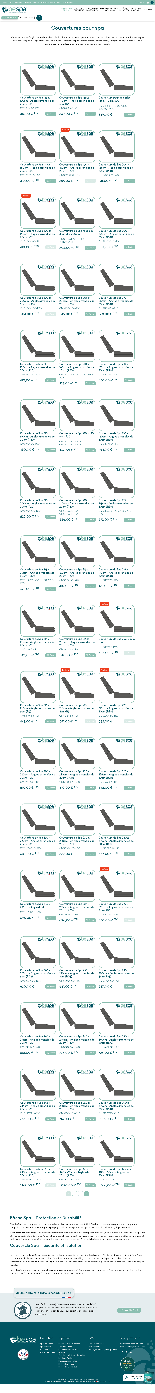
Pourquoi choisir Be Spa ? (68, 1349)
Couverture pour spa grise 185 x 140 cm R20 (115, 99)
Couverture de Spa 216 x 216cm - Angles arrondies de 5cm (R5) (76, 708)
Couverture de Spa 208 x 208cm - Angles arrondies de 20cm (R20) (76, 301)
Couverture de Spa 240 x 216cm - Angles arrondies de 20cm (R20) (37, 1039)
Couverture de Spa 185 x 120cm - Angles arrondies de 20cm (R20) (37, 101)
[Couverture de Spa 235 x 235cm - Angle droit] (38, 884)
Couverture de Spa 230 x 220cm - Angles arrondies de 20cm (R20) (37, 841)
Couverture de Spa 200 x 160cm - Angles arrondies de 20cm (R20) (37, 234)
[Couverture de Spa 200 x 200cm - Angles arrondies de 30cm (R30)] (38, 278)
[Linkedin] (130, 1352)
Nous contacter (26, 18)
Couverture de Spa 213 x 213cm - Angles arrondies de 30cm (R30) (37, 572)
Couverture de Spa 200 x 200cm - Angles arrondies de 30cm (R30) (38, 301)
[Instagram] (126, 1352)
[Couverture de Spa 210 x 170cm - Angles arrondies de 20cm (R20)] (117, 344)
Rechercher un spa (66, 1364)
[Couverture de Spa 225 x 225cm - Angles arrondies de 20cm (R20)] (117, 751)
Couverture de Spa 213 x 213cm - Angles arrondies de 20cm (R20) (116, 503)
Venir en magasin (9, 18)
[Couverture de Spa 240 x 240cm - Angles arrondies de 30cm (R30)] (117, 1016)
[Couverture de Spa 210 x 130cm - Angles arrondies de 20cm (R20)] (117, 278)
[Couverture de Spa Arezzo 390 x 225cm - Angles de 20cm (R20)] (77, 1149)
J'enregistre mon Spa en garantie (103, 1349)
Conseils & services (32, 2)
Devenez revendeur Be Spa (131, 1344)
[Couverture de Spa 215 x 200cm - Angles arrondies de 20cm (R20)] (77, 619)
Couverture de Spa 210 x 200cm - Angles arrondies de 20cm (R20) (38, 503)
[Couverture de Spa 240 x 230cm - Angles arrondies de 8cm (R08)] (117, 950)
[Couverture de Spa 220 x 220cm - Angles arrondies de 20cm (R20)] (38, 751)
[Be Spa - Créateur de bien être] (14, 9)
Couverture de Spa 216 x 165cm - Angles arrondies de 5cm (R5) (37, 708)
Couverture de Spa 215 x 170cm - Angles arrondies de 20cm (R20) (116, 572)
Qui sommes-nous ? (16, 2)
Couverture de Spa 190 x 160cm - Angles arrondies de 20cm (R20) (76, 167)
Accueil (4, 2)
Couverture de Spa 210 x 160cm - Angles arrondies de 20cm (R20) (76, 367)
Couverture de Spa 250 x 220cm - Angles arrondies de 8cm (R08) (76, 973)
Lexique (61, 1352)
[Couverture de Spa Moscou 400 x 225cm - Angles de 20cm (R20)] (117, 1149)
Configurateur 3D (68, 2)
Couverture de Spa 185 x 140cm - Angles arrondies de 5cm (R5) (76, 101)
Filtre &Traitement (79, 9)
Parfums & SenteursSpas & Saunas (109, 9)
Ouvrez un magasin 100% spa (132, 1347)
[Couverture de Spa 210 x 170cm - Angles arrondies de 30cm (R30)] (38, 413)
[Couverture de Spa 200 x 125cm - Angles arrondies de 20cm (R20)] (117, 144)
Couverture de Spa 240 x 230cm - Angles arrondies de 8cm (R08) (116, 973)
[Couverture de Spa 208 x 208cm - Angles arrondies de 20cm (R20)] (77, 278)
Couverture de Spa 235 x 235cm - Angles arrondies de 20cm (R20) (76, 907)
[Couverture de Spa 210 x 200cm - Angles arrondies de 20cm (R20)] (38, 480)
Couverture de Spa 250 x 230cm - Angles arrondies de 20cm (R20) (76, 1106)
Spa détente (45, 1347)
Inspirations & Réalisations (50, 2)
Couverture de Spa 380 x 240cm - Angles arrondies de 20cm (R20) (37, 1172)
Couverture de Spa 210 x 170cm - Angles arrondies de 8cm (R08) (116, 907)
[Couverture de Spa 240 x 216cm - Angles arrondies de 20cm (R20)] (38, 1016)
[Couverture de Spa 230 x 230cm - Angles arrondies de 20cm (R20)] (77, 817)
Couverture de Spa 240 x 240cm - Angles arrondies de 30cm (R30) (116, 1039)
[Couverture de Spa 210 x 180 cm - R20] (77, 413)
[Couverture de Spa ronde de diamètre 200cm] (77, 211)
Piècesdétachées (124, 9)
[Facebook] (122, 1352)
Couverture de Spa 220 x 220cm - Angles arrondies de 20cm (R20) (37, 774)
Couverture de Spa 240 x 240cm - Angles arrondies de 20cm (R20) (76, 1039)
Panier (52, 114)
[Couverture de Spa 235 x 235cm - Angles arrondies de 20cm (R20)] (77, 884)
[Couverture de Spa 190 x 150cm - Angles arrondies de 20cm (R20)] (38, 144)
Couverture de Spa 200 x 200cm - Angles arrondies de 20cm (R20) (116, 234)
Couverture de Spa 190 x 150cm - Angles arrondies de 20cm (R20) (37, 167)
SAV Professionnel (96, 1344)
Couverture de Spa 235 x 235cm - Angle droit (35, 905)
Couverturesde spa (66, 9)
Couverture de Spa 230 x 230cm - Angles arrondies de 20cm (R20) (76, 841)
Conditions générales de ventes (71, 1355)
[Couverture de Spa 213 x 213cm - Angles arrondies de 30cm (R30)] (38, 549)
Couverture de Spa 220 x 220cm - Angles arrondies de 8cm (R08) (37, 973)
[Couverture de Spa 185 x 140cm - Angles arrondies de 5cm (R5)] (77, 77)
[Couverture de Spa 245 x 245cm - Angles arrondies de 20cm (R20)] (38, 1083)
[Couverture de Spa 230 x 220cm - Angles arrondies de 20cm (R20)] (38, 817)
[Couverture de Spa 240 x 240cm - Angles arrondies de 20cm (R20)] (77, 1016)
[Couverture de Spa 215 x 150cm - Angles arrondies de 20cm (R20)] (77, 549)
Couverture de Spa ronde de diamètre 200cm (76, 232)
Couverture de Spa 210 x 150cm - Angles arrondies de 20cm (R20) (37, 367)
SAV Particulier (95, 1347)
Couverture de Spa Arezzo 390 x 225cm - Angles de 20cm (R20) (75, 1172)
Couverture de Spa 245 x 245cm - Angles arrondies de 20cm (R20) (37, 1106)
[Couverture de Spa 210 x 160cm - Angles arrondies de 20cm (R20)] (77, 344)
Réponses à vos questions (69, 1344)
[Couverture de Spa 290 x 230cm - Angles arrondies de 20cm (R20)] (117, 1083)
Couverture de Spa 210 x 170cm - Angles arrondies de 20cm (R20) (116, 367)
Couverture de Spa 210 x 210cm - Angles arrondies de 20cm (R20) (76, 503)
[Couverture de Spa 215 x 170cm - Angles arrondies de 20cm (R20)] (117, 549)
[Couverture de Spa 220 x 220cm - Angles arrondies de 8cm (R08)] (38, 950)
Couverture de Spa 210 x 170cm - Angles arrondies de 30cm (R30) (37, 436)
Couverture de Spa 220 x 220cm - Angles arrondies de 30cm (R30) (76, 774)
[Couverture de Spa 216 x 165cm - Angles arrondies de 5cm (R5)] (38, 685)
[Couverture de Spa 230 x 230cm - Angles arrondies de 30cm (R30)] (117, 817)
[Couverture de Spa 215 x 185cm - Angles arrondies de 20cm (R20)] (38, 619)
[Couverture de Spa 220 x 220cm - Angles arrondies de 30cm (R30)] (77, 751)
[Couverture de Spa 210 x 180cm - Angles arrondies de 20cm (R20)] (117, 413)
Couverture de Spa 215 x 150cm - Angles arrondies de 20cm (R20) (76, 572)
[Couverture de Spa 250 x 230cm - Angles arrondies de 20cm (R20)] (77, 1083)
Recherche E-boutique (67, 1367)
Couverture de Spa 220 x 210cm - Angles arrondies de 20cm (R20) (116, 708)
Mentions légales (65, 1358)
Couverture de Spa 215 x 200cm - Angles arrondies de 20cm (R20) (77, 642)
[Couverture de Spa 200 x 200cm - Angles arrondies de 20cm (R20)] (117, 211)
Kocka (72, 1382)
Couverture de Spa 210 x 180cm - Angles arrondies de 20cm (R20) (116, 436)
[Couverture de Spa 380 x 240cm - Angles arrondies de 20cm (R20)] (38, 1149)
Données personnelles (67, 1361)
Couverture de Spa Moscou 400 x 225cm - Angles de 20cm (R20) (115, 1172)
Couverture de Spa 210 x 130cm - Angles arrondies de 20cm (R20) (116, 301)
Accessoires (45, 1349)
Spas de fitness (46, 1344)
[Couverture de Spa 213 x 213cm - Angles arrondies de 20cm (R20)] (117, 480)
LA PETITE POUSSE (104, 1382)
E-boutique (148, 9)
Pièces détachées (47, 1352)
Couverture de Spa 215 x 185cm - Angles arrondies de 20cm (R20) (37, 642)
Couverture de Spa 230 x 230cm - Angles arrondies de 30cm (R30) (116, 841)
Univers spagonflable (136, 9)
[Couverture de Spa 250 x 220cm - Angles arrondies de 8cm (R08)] (77, 950)
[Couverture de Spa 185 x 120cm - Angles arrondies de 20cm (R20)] (38, 77)
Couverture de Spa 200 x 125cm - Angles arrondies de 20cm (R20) (116, 167)
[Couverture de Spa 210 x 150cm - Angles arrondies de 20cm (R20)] (38, 344)
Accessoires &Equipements (92, 9)
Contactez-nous (65, 1347)
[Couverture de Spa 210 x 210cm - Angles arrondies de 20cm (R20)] (77, 480)
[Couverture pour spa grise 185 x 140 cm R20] (117, 77)
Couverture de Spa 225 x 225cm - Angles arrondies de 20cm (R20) (116, 774)
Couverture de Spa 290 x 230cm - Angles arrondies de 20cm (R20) (116, 1106)
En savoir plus (129, 1310)
